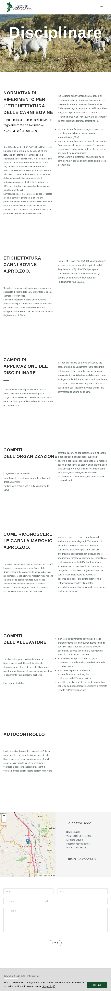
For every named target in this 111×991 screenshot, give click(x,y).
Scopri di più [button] (48, 986)
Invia (55, 943)
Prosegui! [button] (96, 985)
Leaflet (40, 875)
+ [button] (4, 815)
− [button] (4, 820)
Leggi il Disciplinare (55, 58)
